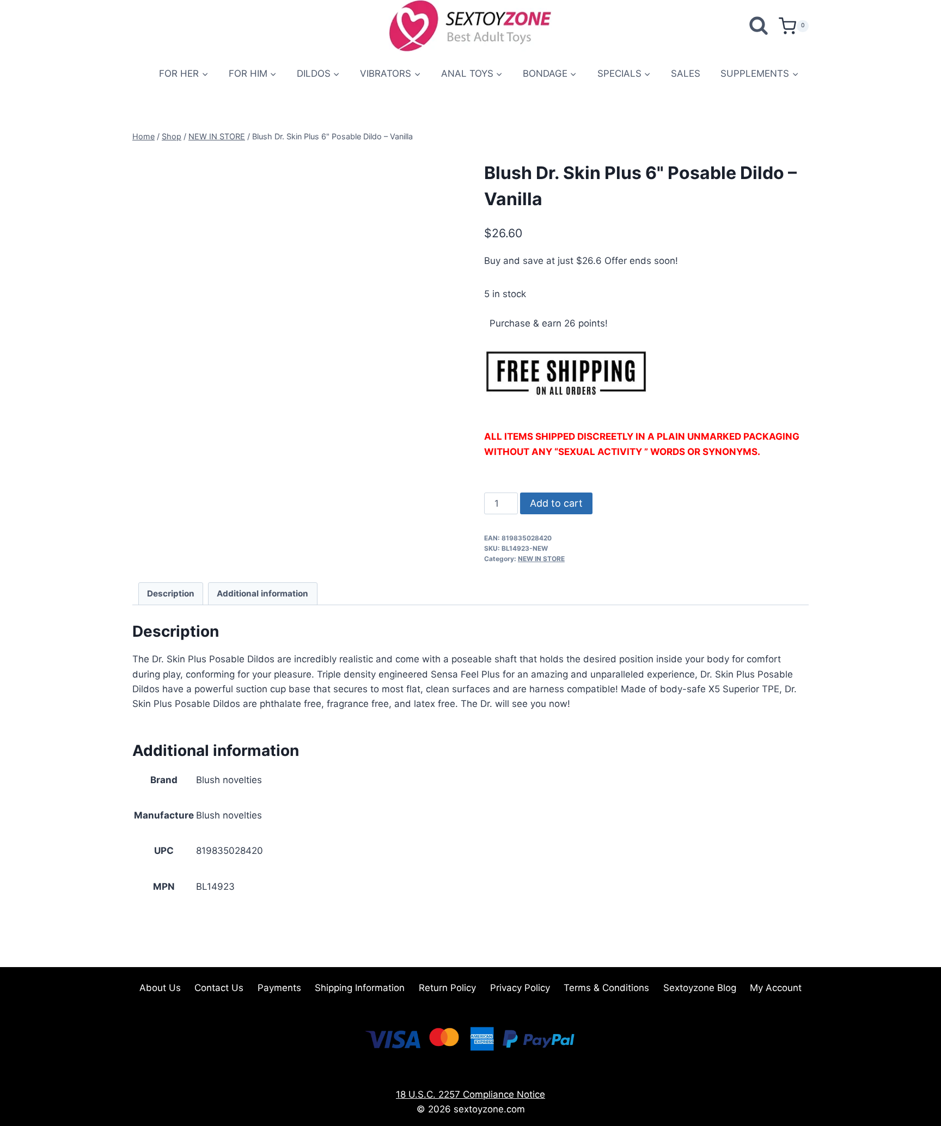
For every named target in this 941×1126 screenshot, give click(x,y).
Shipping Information (360, 987)
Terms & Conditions (606, 987)
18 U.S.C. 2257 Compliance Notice (470, 1094)
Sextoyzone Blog (699, 987)
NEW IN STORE (541, 559)
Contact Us (218, 987)
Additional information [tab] (262, 593)
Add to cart (556, 503)
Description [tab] (170, 593)
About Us (160, 987)
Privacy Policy (520, 987)
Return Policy (447, 987)
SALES (685, 73)
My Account (776, 987)
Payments (279, 987)
